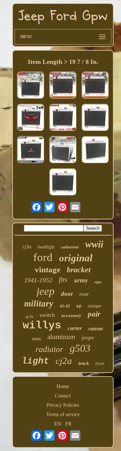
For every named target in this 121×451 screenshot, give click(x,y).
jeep (45, 291)
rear (84, 294)
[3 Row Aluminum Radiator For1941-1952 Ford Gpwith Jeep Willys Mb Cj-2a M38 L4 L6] (30, 150)
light (35, 361)
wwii (94, 244)
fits (63, 280)
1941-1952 (38, 280)
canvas (95, 328)
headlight (46, 247)
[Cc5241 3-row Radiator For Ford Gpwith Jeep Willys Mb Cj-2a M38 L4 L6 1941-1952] (30, 118)
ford (43, 257)
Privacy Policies (62, 405)
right (98, 282)
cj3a (27, 246)
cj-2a (29, 316)
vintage (47, 269)
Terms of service (63, 414)
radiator (49, 349)
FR (68, 423)
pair (94, 314)
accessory (71, 315)
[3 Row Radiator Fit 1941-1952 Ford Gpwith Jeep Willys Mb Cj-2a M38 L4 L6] (62, 118)
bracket (79, 270)
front (100, 363)
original (76, 258)
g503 (80, 348)
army (81, 280)
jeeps (88, 337)
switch (47, 315)
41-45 (65, 306)
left (78, 306)
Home (62, 386)
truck (83, 363)
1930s (36, 339)
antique (94, 306)
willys (42, 326)
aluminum (61, 337)
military (38, 303)
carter (75, 328)
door (67, 293)
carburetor (70, 247)
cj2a (63, 361)
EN (57, 423)
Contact (63, 395)
